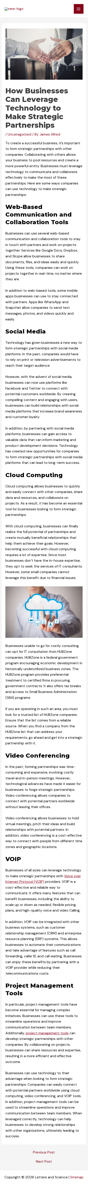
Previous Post (44, 1152)
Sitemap (76, 1177)
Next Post (44, 1162)
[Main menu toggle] (78, 9)
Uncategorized (19, 134)
